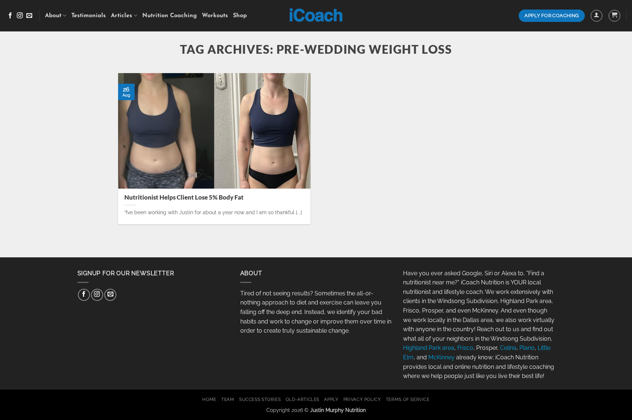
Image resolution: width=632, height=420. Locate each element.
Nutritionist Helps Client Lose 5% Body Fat (184, 197)
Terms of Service (408, 399)
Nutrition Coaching (169, 16)
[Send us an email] (29, 15)
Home (209, 399)
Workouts (215, 16)
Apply (331, 399)
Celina (508, 347)
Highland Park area (428, 347)
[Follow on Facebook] (10, 15)
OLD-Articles (302, 399)
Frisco (465, 347)
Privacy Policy (362, 399)
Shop (240, 16)
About (53, 16)
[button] (596, 16)
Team (227, 399)
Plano (527, 347)
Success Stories (260, 399)
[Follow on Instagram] (20, 15)
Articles (121, 16)
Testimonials (88, 16)
